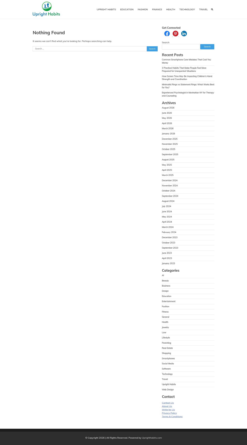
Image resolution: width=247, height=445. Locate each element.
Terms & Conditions (172, 416)
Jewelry (165, 327)
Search (165, 42)
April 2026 (167, 123)
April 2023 (167, 258)
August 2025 (168, 159)
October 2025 (168, 149)
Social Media (168, 363)
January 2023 (168, 263)
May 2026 (167, 118)
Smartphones (168, 358)
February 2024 (169, 232)
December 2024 (170, 180)
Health (170, 9)
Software (166, 368)
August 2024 (168, 201)
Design (165, 291)
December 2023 (170, 237)
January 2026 (168, 133)
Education (127, 9)
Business (166, 286)
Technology (187, 9)
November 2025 (170, 144)
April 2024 (167, 222)
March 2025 (168, 175)
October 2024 (168, 190)
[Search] (212, 9)
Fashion (143, 9)
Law (164, 332)
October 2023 (168, 242)
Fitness (165, 312)
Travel (203, 9)
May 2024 (167, 216)
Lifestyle (166, 337)
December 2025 (170, 139)
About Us (167, 406)
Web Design (168, 389)
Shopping (166, 353)
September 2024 (170, 196)
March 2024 (168, 227)
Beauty (165, 280)
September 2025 (170, 154)
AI (163, 275)
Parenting (166, 343)
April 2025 (167, 170)
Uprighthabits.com (152, 437)
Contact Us (168, 402)
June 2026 (167, 113)
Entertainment (168, 301)
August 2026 (168, 108)
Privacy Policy (169, 413)
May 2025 (167, 165)
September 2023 (170, 248)
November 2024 (170, 185)
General (165, 317)
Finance (157, 9)
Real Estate (167, 348)
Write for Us (168, 409)
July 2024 (166, 206)
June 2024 (167, 211)
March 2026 (168, 128)
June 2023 (167, 253)
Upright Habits (106, 9)
